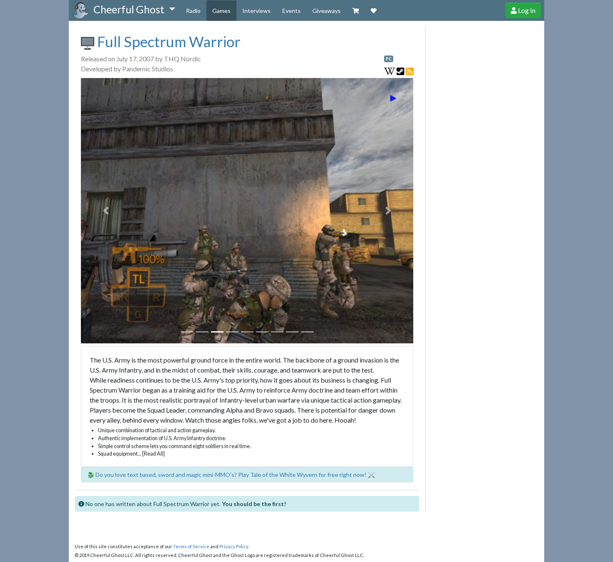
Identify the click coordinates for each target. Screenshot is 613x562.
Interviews (256, 10)
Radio (193, 10)
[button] (134, 10)
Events (291, 10)
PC (389, 58)
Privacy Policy (233, 546)
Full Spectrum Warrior (167, 41)
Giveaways (326, 10)
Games (221, 10)
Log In (526, 10)
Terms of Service (191, 546)
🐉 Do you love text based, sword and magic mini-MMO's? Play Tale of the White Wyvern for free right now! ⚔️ (231, 474)
